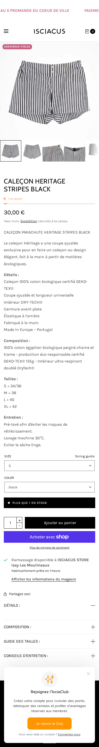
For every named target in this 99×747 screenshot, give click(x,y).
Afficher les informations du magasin (43, 579)
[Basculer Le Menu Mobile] (9, 31)
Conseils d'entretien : (26, 656)
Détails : (12, 605)
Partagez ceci (19, 594)
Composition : (17, 627)
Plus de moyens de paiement (50, 547)
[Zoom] (49, 91)
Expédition (29, 221)
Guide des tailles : (22, 641)
